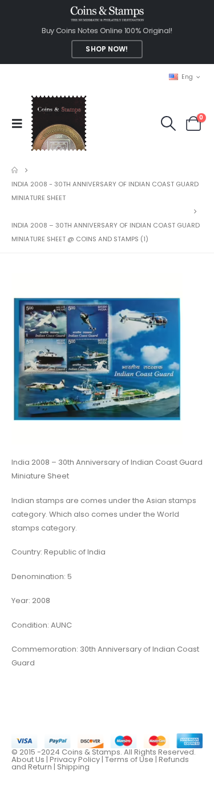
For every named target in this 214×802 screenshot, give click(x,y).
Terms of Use (129, 759)
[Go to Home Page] (14, 170)
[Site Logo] (58, 123)
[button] (20, 123)
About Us (28, 759)
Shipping (73, 766)
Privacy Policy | (77, 759)
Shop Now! (107, 49)
